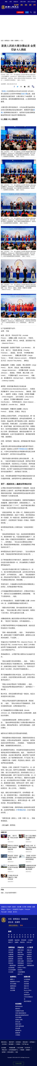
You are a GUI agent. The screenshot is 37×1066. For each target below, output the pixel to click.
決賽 (20, 153)
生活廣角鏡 (27, 979)
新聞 (9, 931)
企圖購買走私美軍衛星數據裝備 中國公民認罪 (31, 867)
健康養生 (13, 977)
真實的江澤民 (19, 1019)
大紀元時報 (20, 1047)
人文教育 (30, 947)
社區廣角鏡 (11, 967)
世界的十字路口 (22, 967)
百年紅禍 (17, 1021)
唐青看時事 (21, 965)
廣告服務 (11, 1044)
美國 (12, 40)
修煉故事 (17, 1032)
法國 (33, 907)
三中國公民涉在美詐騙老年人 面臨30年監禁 (13, 877)
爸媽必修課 (30, 961)
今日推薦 (30, 940)
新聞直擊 (10, 959)
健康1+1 (12, 979)
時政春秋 (20, 956)
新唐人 (4, 91)
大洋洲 (24, 907)
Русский (3, 912)
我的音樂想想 (27, 1001)
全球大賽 (29, 942)
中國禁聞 (10, 954)
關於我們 (11, 1042)
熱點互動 (20, 952)
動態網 (28, 1050)
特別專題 (18, 1004)
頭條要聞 (10, 940)
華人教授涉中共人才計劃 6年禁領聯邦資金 (13, 867)
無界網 (3, 1052)
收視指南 (18, 1042)
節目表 (10, 922)
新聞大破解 (21, 961)
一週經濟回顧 (12, 965)
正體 (21, 1)
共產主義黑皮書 (19, 1026)
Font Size (28, 86)
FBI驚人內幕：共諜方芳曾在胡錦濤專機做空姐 (31, 847)
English (21, 909)
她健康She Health (15, 981)
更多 (17, 1052)
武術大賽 (24, 94)
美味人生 (26, 988)
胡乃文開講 (13, 983)
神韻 (6, 1)
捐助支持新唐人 (13, 925)
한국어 (15, 912)
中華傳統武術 (22, 449)
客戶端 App (25, 1044)
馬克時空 (20, 969)
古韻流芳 (29, 954)
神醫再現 (12, 988)
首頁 (2, 40)
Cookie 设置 (18, 1063)
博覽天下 (10, 942)
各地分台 (16, 1)
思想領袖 (20, 959)
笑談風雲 (29, 952)
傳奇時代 (17, 1008)
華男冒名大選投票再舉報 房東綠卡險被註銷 (13, 847)
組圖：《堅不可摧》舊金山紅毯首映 (13, 837)
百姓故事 (17, 1028)
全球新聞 (10, 950)
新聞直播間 (20, 12)
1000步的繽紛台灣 (28, 998)
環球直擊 (10, 952)
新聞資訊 (7, 40)
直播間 (17, 922)
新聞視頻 (11, 947)
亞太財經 (10, 972)
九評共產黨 (18, 1017)
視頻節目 (24, 919)
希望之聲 (4, 1050)
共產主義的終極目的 (20, 1013)
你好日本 (26, 981)
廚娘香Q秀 (27, 994)
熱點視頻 (17, 940)
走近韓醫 (12, 990)
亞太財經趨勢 (12, 969)
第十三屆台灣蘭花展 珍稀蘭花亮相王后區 (31, 837)
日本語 (10, 912)
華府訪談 (10, 963)
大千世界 (26, 992)
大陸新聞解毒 (21, 972)
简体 (24, 1)
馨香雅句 (29, 956)
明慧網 (22, 1050)
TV (27, 12)
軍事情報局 (21, 963)
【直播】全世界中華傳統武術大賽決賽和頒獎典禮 (31, 857)
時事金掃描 (21, 954)
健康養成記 (13, 986)
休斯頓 (29, 907)
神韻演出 (22, 942)
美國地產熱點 (30, 965)
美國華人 (17, 40)
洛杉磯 (19, 907)
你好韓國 (26, 983)
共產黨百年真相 (19, 1011)
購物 (21, 925)
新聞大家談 (21, 950)
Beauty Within (27, 990)
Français (27, 909)
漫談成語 (29, 959)
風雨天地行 (18, 1024)
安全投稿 (4, 1044)
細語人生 (20, 974)
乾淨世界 (27, 1047)
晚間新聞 (10, 956)
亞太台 (9, 909)
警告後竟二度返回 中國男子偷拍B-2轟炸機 (13, 857)
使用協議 (32, 1042)
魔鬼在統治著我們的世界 (22, 1015)
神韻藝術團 (12, 1047)
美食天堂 (26, 986)
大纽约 (9, 907)
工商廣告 (17, 1035)
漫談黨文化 (18, 1030)
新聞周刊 (10, 961)
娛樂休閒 (27, 977)
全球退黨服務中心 (13, 1050)
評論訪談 (21, 947)
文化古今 (29, 963)
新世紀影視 (10, 1052)
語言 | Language (32, 1)
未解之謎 (29, 950)
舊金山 (3, 909)
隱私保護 (25, 1042)
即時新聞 (23, 940)
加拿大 (14, 907)
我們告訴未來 (19, 1006)
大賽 (10, 1)
